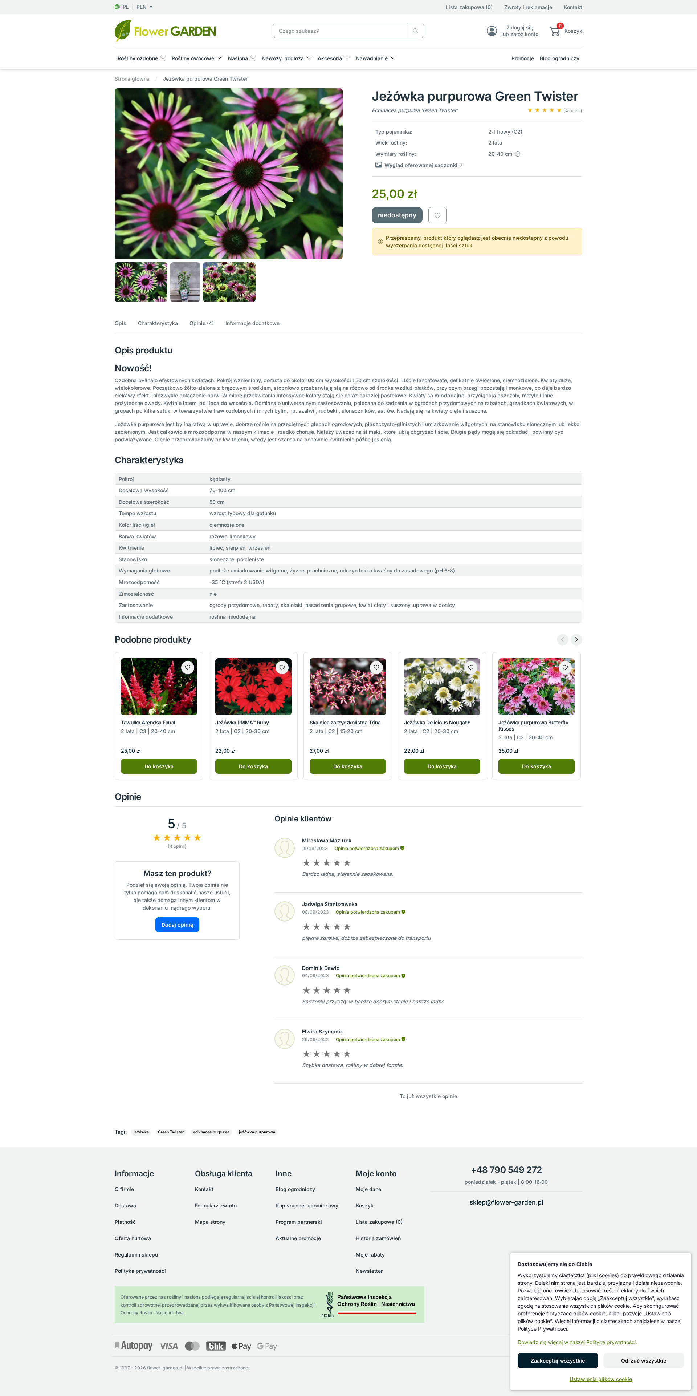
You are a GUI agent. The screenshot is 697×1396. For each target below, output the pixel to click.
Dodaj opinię (177, 925)
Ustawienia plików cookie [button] (601, 1379)
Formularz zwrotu (216, 1205)
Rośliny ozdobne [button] (138, 58)
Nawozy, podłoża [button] (283, 58)
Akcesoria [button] (330, 58)
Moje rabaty (370, 1254)
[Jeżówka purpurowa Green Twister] (165, 30)
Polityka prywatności (140, 1271)
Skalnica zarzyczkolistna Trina (345, 722)
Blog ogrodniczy (559, 58)
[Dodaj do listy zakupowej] (437, 215)
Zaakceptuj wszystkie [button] (558, 1360)
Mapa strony (210, 1222)
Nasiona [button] (238, 58)
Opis (120, 323)
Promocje (522, 58)
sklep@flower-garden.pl (506, 1202)
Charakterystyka (158, 323)
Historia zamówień (378, 1238)
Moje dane (368, 1189)
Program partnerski (299, 1222)
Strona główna (132, 79)
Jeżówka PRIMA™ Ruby (242, 722)
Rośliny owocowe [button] (193, 58)
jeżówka (141, 1132)
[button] (133, 7)
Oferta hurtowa (133, 1238)
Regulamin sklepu (136, 1254)
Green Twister (171, 1132)
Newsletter (369, 1271)
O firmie (124, 1189)
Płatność (125, 1222)
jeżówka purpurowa (257, 1132)
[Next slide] (576, 640)
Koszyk (365, 1205)
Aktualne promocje (298, 1238)
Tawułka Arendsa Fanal (148, 722)
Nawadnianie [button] (372, 58)
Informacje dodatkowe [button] (252, 323)
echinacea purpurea (211, 1132)
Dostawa (125, 1205)
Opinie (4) (201, 323)
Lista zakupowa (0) (469, 7)
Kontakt (573, 7)
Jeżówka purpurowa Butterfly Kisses (533, 725)
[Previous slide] (562, 640)
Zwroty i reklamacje (528, 7)
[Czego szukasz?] (415, 31)
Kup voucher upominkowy (307, 1205)
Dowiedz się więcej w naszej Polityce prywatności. (577, 1342)
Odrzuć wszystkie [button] (643, 1360)
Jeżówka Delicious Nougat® (437, 722)
